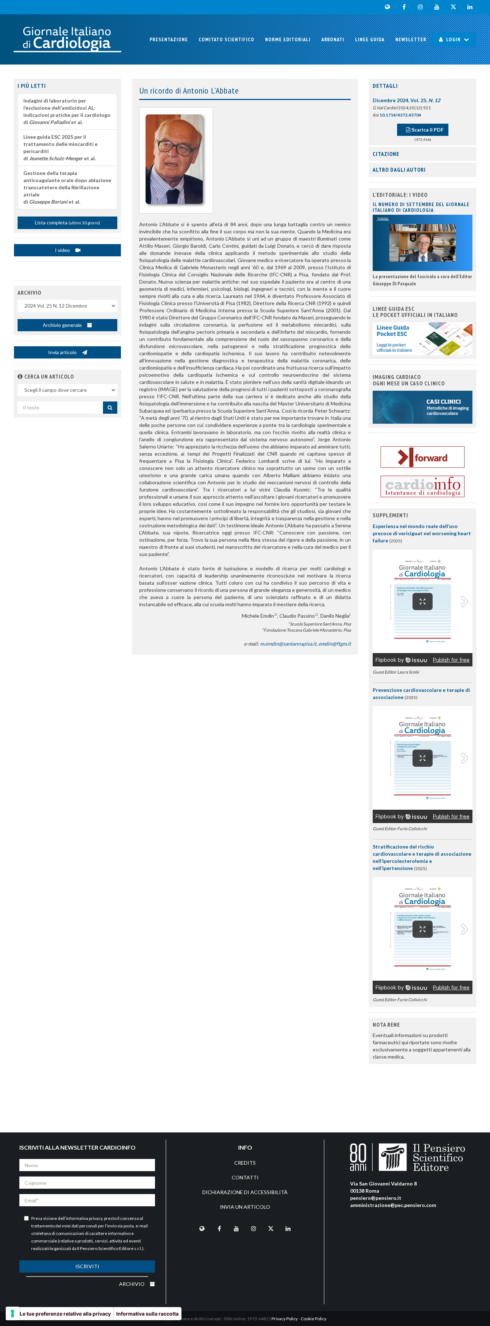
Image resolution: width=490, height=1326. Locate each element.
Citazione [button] (386, 153)
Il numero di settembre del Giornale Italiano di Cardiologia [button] (421, 207)
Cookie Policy (313, 1318)
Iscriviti (87, 1266)
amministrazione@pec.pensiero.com (393, 1205)
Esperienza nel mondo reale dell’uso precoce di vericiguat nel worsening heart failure (422, 533)
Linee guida (370, 39)
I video (63, 250)
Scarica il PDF (427, 130)
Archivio (132, 1284)
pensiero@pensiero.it (375, 1198)
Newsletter (411, 39)
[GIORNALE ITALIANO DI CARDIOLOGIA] (67, 39)
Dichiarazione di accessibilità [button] (245, 1192)
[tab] (422, 86)
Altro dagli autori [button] (399, 169)
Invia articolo (63, 352)
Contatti (245, 1177)
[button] (20, 376)
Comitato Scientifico (226, 39)
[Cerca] (110, 407)
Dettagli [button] (385, 85)
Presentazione (169, 39)
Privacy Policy (285, 1318)
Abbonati (332, 39)
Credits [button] (245, 1163)
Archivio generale (63, 325)
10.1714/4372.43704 (400, 115)
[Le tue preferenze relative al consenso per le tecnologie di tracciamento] (12, 1313)
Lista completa (67, 222)
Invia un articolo (245, 1207)
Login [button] (453, 39)
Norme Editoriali (288, 39)
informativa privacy (84, 1218)
